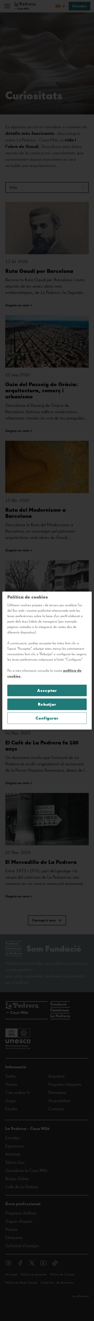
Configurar (47, 718)
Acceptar (47, 690)
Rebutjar (47, 704)
